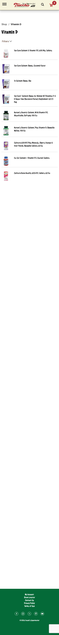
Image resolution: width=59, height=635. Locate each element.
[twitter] (29, 614)
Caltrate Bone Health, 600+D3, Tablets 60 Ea (32, 173)
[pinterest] (36, 614)
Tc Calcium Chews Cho (22, 80)
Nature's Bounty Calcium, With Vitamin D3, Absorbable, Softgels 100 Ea (31, 114)
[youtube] (42, 614)
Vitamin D (16, 24)
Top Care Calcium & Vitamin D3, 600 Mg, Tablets (33, 50)
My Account (29, 594)
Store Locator (29, 597)
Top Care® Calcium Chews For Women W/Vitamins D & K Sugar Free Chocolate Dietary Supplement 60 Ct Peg (35, 99)
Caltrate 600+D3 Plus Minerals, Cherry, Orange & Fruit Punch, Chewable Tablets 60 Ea (33, 144)
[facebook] (16, 614)
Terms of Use (29, 606)
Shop (4, 24)
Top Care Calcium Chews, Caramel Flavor (30, 65)
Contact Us (29, 600)
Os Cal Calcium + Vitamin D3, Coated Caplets (32, 157)
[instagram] (23, 614)
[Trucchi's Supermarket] (26, 4)
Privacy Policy (29, 603)
